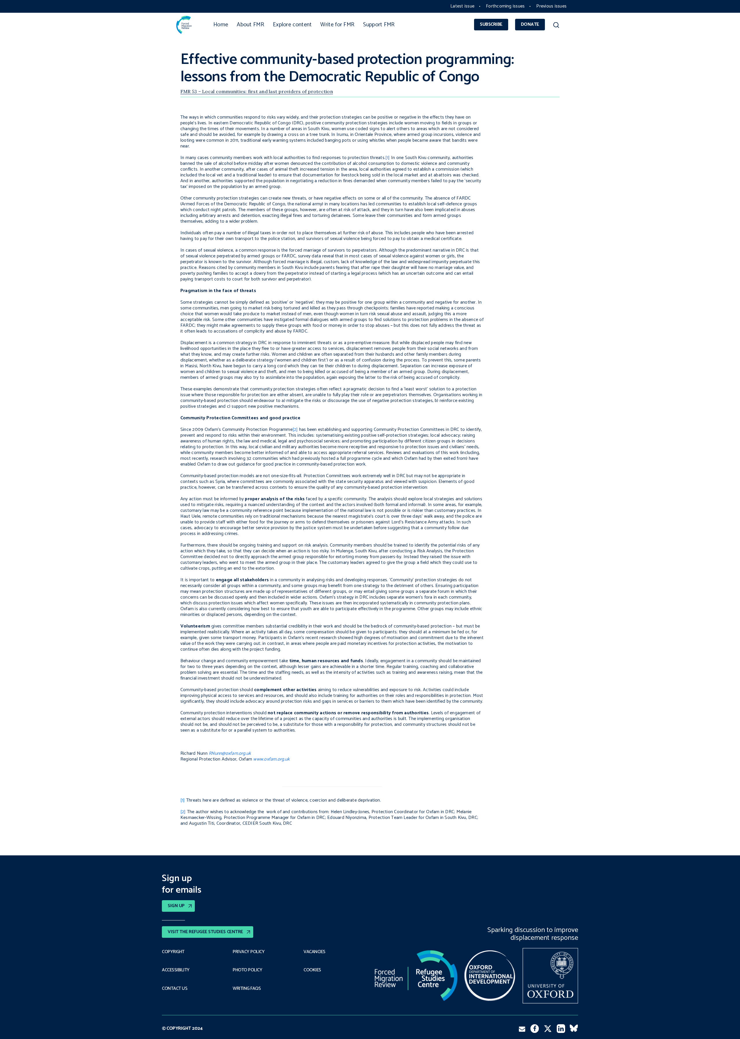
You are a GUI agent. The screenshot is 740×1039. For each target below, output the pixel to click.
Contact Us (174, 988)
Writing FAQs (247, 988)
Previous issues (551, 6)
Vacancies (314, 952)
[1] (387, 158)
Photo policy (247, 970)
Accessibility (176, 970)
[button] (556, 26)
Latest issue (462, 6)
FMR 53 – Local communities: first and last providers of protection (256, 91)
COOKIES (312, 970)
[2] (295, 429)
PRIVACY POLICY (248, 952)
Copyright (173, 952)
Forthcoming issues (505, 6)
